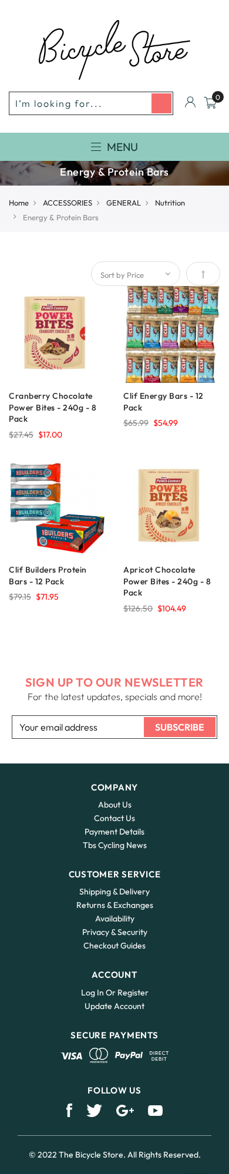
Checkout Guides (114, 945)
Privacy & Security (114, 932)
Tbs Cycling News (115, 845)
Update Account (114, 1006)
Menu (122, 147)
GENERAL (123, 202)
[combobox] (91, 103)
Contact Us (114, 818)
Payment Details (114, 831)
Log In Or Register (115, 992)
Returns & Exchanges (114, 905)
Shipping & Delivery (114, 891)
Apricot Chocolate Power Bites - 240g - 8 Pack (167, 581)
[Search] (161, 103)
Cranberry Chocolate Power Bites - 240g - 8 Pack (52, 408)
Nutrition (170, 202)
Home (19, 202)
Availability (114, 918)
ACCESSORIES (67, 202)
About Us (115, 804)
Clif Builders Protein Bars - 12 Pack (48, 575)
